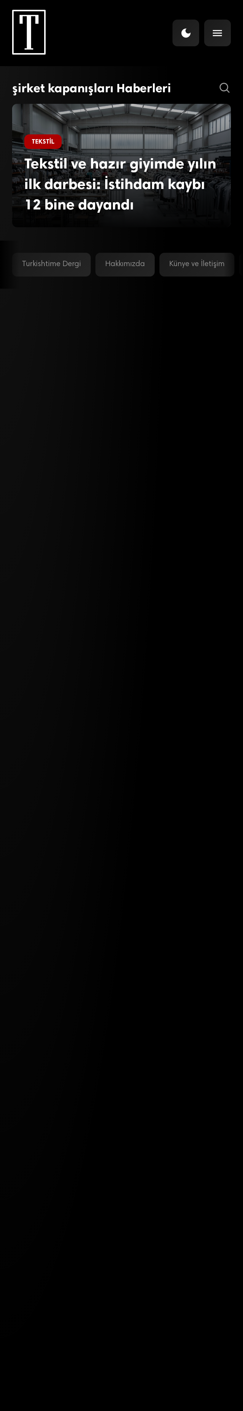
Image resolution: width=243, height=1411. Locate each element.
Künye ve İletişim (197, 264)
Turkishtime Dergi (51, 264)
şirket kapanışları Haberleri (91, 88)
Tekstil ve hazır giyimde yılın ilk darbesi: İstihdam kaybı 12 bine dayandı (120, 184)
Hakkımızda (125, 264)
